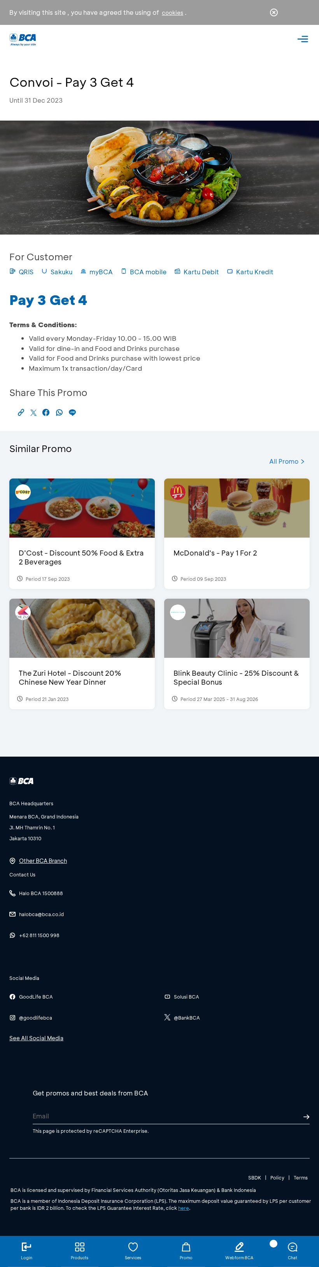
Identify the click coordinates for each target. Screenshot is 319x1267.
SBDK (254, 1177)
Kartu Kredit (254, 272)
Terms (301, 1177)
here (183, 1208)
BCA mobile (148, 272)
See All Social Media (36, 1038)
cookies (172, 12)
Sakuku (61, 272)
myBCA (101, 272)
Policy (277, 1177)
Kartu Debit (201, 272)
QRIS (26, 272)
